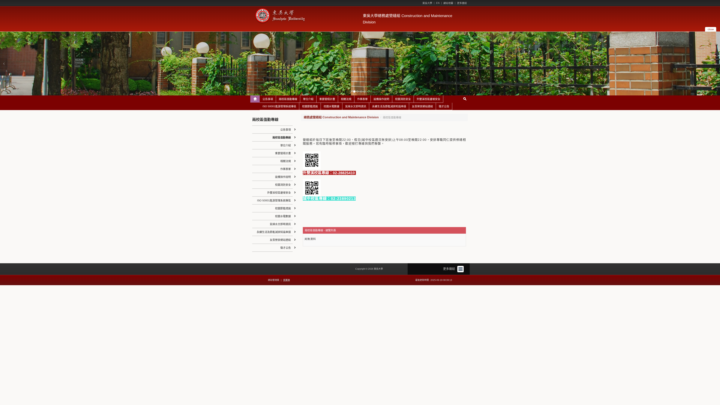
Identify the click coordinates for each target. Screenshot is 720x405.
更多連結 (462, 3)
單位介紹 (308, 99)
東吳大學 (427, 3)
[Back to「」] (255, 99)
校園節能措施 (310, 106)
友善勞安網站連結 (422, 106)
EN (438, 3)
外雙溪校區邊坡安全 (428, 99)
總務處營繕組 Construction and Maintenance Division (341, 117)
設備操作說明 (381, 99)
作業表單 (362, 99)
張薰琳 (286, 280)
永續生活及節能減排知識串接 (389, 106)
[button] (4, 63)
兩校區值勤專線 (288, 99)
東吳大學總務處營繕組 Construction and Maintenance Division (407, 19)
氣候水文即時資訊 (355, 106)
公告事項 (267, 99)
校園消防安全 (403, 99)
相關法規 (346, 99)
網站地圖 (448, 3)
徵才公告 (444, 106)
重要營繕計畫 (327, 99)
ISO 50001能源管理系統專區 (279, 106)
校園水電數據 (331, 106)
